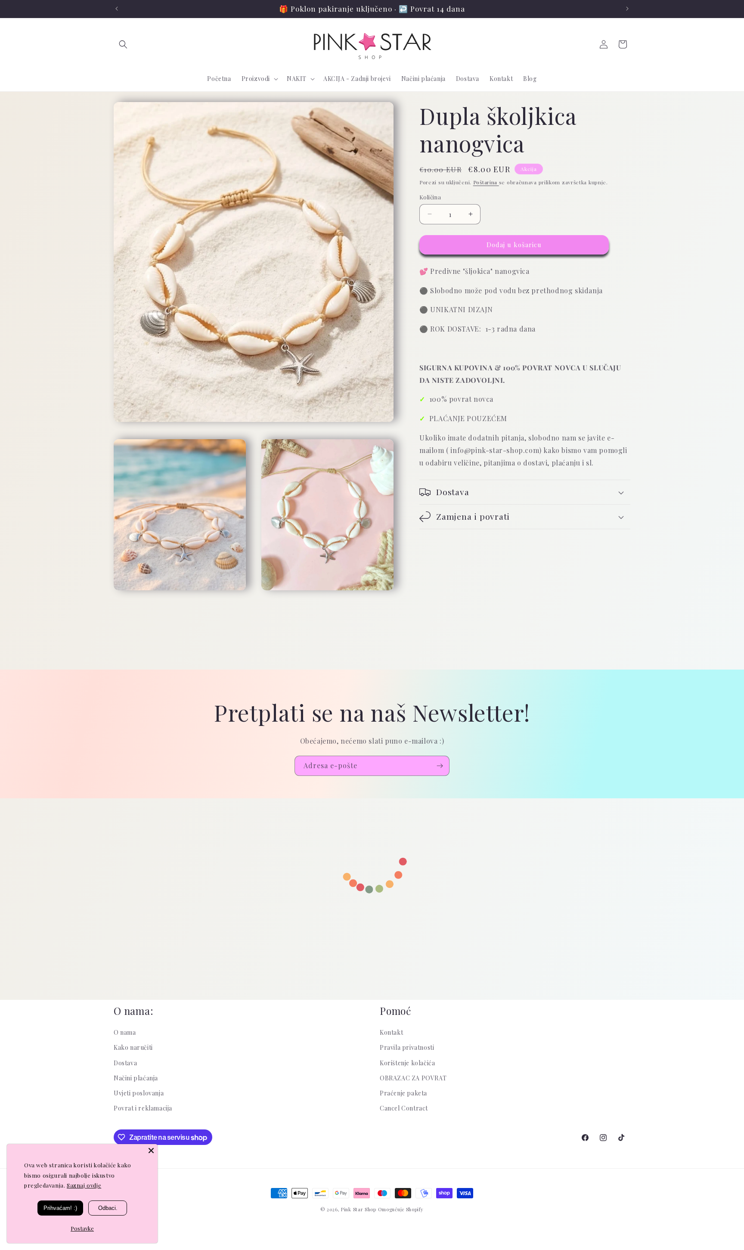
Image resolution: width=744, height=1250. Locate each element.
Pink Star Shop (358, 1209)
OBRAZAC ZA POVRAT (413, 1078)
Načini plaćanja (136, 1078)
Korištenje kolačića (407, 1063)
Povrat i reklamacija (143, 1108)
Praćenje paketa (403, 1093)
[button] (123, 44)
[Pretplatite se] (439, 766)
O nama (125, 1032)
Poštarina (486, 182)
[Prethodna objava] (116, 8)
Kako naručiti (133, 1047)
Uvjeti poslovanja (139, 1093)
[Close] (151, 1150)
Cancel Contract (404, 1108)
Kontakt (391, 1032)
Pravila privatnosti (407, 1047)
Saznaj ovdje (84, 1185)
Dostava (125, 1063)
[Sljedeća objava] (627, 8)
